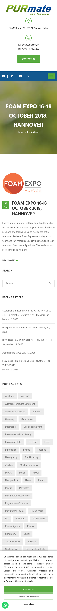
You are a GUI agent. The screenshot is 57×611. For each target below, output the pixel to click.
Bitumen (37, 411)
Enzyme (33, 442)
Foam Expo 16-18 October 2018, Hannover (29, 209)
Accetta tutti (28, 589)
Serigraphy (10, 534)
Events (26, 449)
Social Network (12, 541)
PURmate (20, 518)
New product (11, 480)
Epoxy (47, 442)
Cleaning (9, 419)
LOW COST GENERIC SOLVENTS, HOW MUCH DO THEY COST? (26, 363)
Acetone (9, 396)
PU (6, 518)
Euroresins (10, 449)
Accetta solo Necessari (29, 596)
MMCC (8, 472)
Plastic (8, 488)
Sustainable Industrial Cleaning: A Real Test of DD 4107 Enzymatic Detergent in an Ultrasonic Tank (26, 312)
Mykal (36, 472)
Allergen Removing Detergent (20, 404)
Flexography (11, 457)
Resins (30, 526)
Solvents (32, 541)
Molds (22, 472)
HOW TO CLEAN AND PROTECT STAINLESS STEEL (27, 340)
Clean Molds (27, 419)
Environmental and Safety (18, 434)
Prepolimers (37, 511)
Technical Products (35, 549)
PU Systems (39, 518)
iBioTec (9, 465)
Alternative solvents (15, 411)
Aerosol (25, 396)
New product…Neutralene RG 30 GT (19, 327)
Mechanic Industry (29, 465)
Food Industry (31, 457)
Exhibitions (33, 132)
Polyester (24, 488)
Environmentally (13, 442)
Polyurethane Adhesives (17, 495)
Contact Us (28, 59)
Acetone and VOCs (11, 352)
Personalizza (28, 604)
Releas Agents (12, 526)
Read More (8, 260)
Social (27, 534)
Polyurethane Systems (16, 503)
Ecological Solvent (33, 427)
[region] (28, 581)
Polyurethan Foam (14, 511)
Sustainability (12, 549)
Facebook (42, 449)
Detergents (10, 427)
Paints (41, 480)
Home (20, 132)
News (28, 480)
